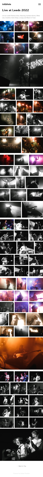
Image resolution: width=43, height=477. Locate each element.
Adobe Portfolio (25, 473)
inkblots (6, 4)
